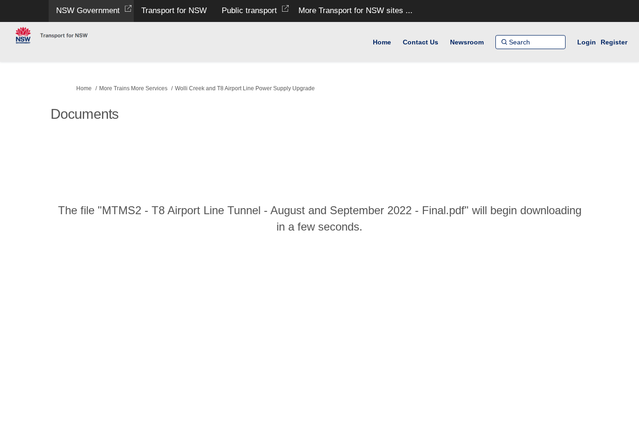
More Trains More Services (133, 88)
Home (84, 88)
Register (614, 42)
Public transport (249, 10)
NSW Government (88, 10)
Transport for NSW (174, 10)
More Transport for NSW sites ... (355, 10)
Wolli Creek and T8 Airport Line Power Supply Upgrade (245, 88)
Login (586, 42)
